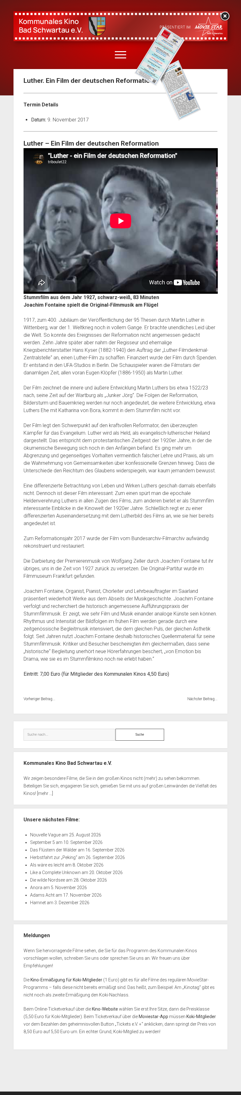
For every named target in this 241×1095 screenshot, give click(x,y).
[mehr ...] (45, 793)
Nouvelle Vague (45, 834)
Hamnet (38, 902)
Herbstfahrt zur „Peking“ (53, 857)
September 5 (42, 842)
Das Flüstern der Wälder (53, 849)
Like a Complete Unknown (55, 872)
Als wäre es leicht (47, 864)
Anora (36, 887)
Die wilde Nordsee (47, 880)
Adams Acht (42, 895)
